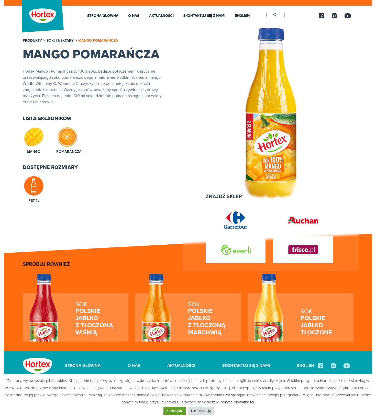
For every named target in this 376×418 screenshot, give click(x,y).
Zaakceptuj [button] (175, 411)
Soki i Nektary (60, 41)
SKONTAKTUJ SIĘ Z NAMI (204, 16)
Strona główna (102, 16)
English (242, 16)
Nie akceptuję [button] (201, 411)
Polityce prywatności (237, 402)
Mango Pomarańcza (98, 41)
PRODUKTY (32, 41)
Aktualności (161, 16)
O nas (133, 16)
